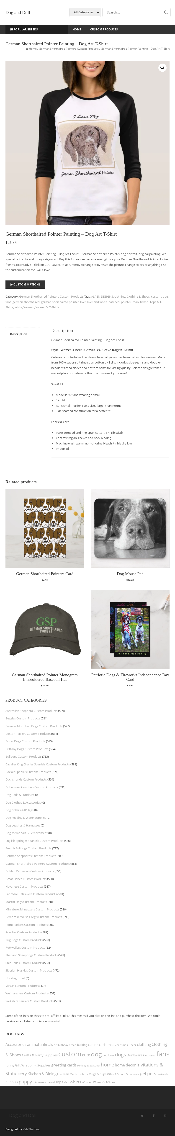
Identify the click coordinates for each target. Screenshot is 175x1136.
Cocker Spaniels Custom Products (28, 772)
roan (135, 302)
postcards (162, 1074)
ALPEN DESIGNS (102, 296)
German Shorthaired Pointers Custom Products (69, 49)
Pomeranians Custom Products (26, 925)
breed (72, 1045)
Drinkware (134, 1055)
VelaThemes (31, 1129)
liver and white (97, 302)
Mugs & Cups (97, 1074)
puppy (25, 1081)
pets (151, 1073)
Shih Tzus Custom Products (24, 963)
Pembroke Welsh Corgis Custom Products (33, 917)
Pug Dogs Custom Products (24, 940)
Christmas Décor (125, 1045)
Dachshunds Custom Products (26, 779)
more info (55, 1021)
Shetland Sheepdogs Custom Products (31, 955)
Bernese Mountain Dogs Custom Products (33, 726)
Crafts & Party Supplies (40, 1055)
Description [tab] (18, 334)
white (18, 307)
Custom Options (27, 284)
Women (28, 307)
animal (33, 1044)
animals (46, 1044)
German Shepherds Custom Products (30, 856)
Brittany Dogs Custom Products (26, 749)
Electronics (149, 1055)
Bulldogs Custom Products (23, 756)
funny (9, 1065)
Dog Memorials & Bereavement (26, 833)
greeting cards (64, 1065)
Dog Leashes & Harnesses (22, 825)
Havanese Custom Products (24, 886)
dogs (120, 1054)
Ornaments (132, 1074)
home (107, 1064)
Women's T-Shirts (47, 307)
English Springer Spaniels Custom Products (34, 841)
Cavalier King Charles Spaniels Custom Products (37, 764)
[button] (162, 68)
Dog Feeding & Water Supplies (25, 818)
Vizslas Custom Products (22, 986)
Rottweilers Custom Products (25, 947)
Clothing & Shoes (138, 296)
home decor (125, 1065)
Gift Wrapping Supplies (33, 1065)
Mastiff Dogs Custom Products (26, 902)
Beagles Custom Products (22, 718)
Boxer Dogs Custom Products (25, 741)
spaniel (50, 1082)
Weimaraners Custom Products (26, 993)
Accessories (15, 1044)
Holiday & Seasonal (88, 1065)
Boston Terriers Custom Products (28, 734)
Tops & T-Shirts (68, 1082)
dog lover (108, 1055)
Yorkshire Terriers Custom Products (29, 1001)
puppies (11, 1082)
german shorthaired (26, 302)
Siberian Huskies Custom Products (28, 970)
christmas (106, 1044)
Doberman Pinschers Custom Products (31, 787)
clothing (119, 296)
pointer (126, 302)
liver (83, 302)
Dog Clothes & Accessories (23, 802)
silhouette (38, 1082)
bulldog (82, 1045)
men (66, 1074)
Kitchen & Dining (42, 1073)
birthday (63, 1045)
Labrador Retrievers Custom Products (31, 894)
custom (156, 296)
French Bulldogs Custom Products (28, 848)
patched (114, 302)
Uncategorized (15, 978)
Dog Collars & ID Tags (19, 810)
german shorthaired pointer (60, 302)
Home (33, 49)
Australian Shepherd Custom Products (31, 711)
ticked (144, 302)
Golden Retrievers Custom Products (29, 871)
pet (143, 1073)
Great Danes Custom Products (25, 879)
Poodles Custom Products (23, 932)
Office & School (116, 1074)
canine (93, 1044)
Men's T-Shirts (79, 1074)
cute (86, 1055)
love (59, 1074)
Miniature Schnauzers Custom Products (32, 909)
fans (8, 302)
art (55, 1045)
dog (165, 296)
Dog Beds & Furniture (19, 795)
